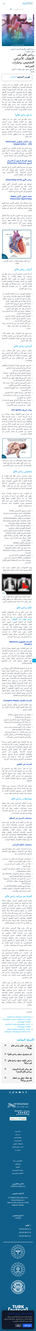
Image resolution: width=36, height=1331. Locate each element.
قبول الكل (27, 1325)
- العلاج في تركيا (18, 1161)
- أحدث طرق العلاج (18, 1147)
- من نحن (18, 1134)
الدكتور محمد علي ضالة (26, 69)
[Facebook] (26, 1092)
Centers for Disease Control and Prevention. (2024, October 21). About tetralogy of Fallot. (17, 1019)
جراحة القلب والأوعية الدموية (25, 49)
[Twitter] (10, 1092)
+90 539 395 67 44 (25, 1232)
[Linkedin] (16, 1092)
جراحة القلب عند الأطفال (22, 619)
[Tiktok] (13, 1092)
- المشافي (18, 1164)
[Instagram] (23, 1092)
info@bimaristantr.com (18, 1186)
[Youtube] (20, 1092)
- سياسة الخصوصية (18, 1170)
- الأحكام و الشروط (18, 1173)
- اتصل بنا (18, 1150)
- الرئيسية (18, 1131)
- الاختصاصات (18, 1141)
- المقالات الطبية (18, 1144)
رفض (18, 1325)
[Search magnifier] (11, 9)
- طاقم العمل (18, 1137)
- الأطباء (18, 1167)
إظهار (13, 77)
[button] (18, 11)
